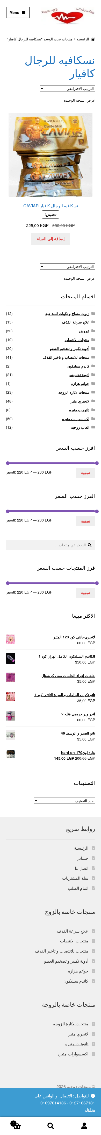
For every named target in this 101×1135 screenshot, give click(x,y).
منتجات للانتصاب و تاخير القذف (66, 357)
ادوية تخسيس (79, 374)
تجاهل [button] (90, 1109)
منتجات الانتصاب (77, 339)
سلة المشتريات (75, 878)
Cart (23, 1122)
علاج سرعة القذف (75, 322)
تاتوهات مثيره (79, 409)
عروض (84, 330)
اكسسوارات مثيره (75, 418)
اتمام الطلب (78, 888)
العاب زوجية (80, 427)
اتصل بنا (81, 868)
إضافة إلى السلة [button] (50, 239)
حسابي (82, 858)
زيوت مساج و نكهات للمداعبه (67, 313)
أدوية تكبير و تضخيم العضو (69, 348)
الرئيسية (83, 38)
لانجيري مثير (80, 401)
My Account (84, 1126)
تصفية (85, 472)
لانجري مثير (78, 1034)
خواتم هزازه (80, 383)
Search (50, 1126)
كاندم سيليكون (78, 366)
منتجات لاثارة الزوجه (73, 392)
